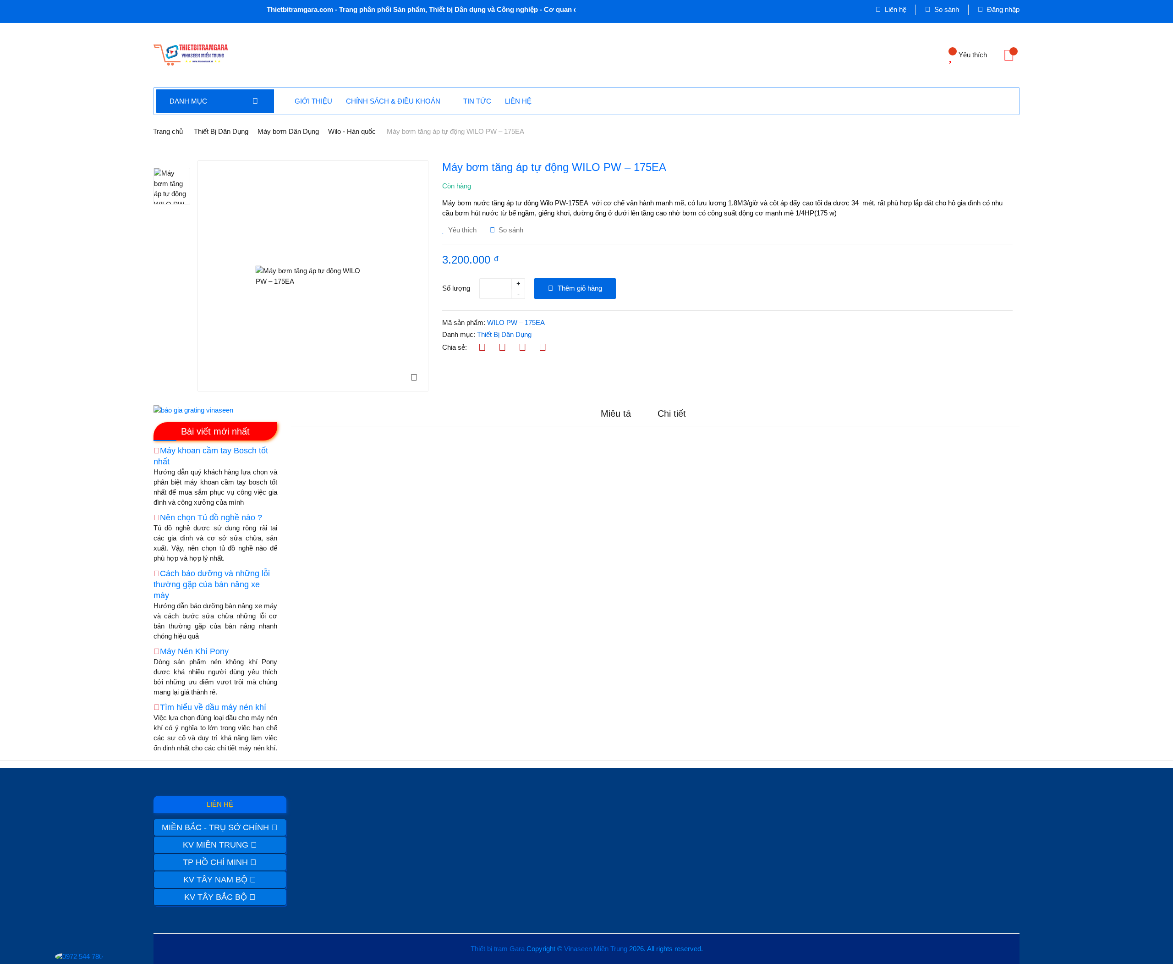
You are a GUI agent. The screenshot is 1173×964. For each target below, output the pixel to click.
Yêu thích (461, 230)
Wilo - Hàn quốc (352, 131)
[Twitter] (502, 348)
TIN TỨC (477, 101)
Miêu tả (616, 413)
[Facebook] (482, 348)
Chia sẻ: (454, 347)
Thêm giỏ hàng (579, 288)
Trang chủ (168, 131)
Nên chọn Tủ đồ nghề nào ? (211, 517)
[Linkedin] (523, 348)
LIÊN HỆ (518, 101)
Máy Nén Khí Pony (194, 651)
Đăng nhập (1002, 9)
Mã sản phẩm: (463, 322)
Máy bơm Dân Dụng (288, 131)
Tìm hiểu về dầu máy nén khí (213, 707)
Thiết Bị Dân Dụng (221, 131)
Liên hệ (894, 9)
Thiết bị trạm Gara (498, 949)
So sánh (945, 9)
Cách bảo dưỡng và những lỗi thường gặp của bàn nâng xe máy (211, 584)
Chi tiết (672, 413)
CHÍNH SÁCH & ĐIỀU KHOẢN (393, 101)
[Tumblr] (543, 348)
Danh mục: (458, 334)
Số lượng (456, 288)
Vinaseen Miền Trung (595, 949)
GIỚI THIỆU (313, 101)
